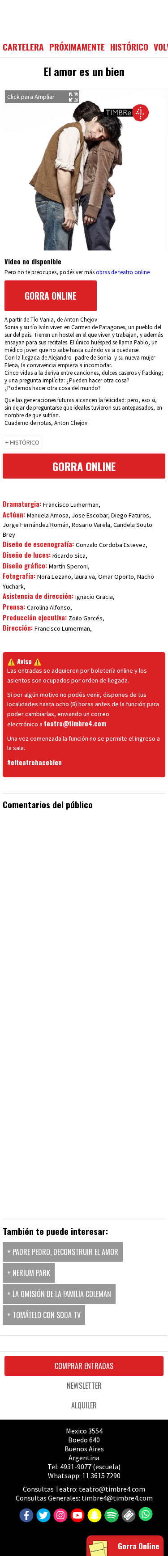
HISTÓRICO (129, 46)
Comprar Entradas (84, 1366)
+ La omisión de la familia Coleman (59, 1294)
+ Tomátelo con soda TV (44, 1315)
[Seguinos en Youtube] (76, 1516)
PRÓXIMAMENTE (77, 46)
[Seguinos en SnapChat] (93, 1516)
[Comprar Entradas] (127, 1516)
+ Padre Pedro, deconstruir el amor (62, 1251)
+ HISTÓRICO (22, 442)
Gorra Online (51, 295)
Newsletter (84, 1385)
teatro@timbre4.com (75, 723)
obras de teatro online (123, 272)
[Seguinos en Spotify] (110, 1516)
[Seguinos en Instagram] (59, 1516)
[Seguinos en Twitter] (42, 1516)
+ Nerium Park (28, 1273)
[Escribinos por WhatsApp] (144, 1514)
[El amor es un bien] (84, 170)
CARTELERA (23, 46)
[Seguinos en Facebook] (25, 1516)
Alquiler (84, 1405)
